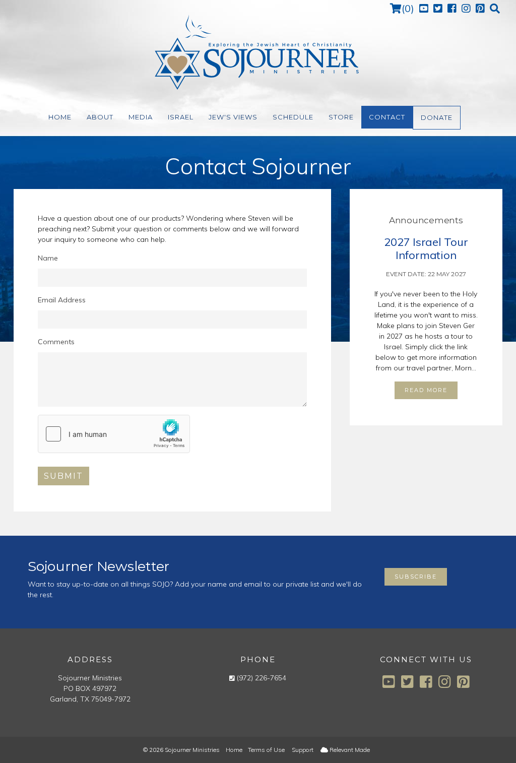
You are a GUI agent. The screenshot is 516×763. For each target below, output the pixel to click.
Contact (387, 117)
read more (426, 390)
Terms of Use (266, 749)
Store (341, 117)
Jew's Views (233, 117)
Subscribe (416, 576)
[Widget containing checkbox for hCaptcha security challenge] (114, 434)
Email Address (62, 299)
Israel (181, 117)
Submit (63, 476)
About (100, 117)
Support (302, 749)
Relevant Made (349, 749)
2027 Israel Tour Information (426, 248)
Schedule (293, 117)
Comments (56, 341)
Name (48, 258)
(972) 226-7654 (261, 677)
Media (140, 117)
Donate (437, 117)
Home (60, 117)
